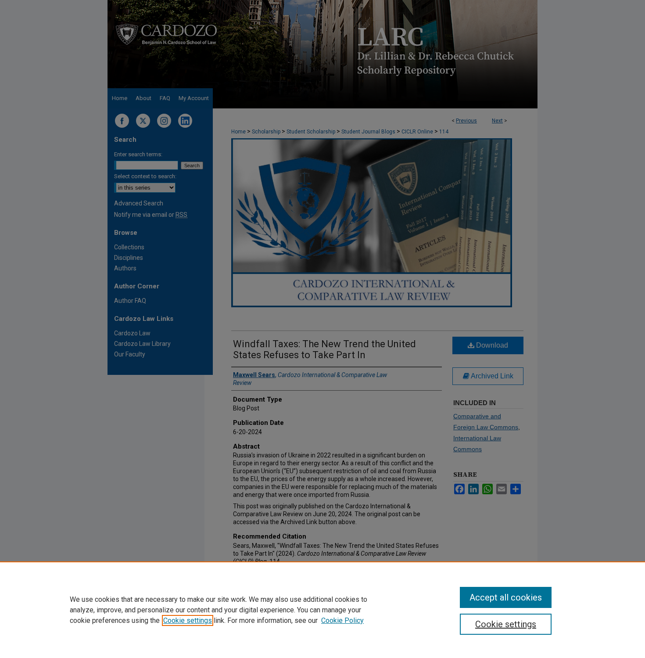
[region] (322, 609)
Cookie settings (187, 620)
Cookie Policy (342, 620)
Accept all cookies (505, 597)
